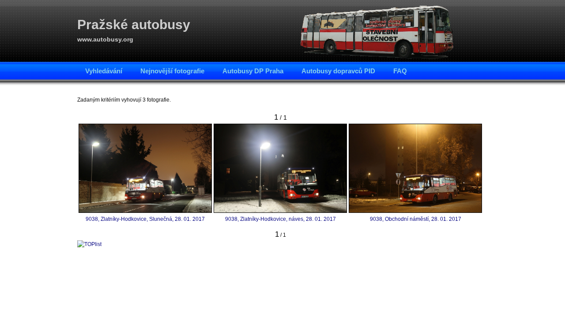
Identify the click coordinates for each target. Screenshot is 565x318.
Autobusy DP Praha (252, 71)
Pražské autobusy (133, 24)
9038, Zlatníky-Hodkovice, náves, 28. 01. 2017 (280, 219)
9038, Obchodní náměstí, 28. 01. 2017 (415, 219)
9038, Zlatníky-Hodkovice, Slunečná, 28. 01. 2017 (145, 219)
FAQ (400, 71)
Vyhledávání (103, 71)
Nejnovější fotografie (172, 71)
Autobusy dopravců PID (338, 71)
